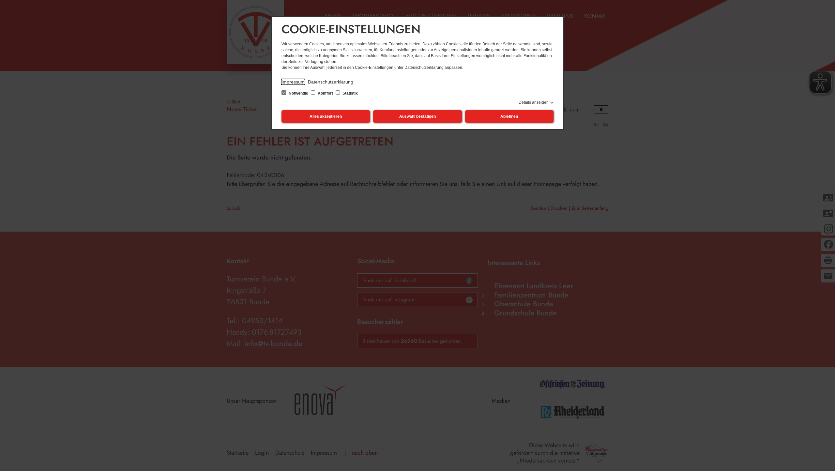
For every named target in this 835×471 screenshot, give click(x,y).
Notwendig (298, 93)
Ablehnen (509, 116)
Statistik (350, 93)
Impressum (293, 81)
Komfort (325, 93)
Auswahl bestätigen (417, 116)
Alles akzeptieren (326, 116)
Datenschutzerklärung (330, 81)
